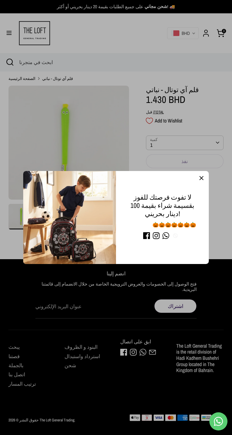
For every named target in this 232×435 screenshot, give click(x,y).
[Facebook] (146, 235)
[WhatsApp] (165, 235)
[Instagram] (156, 235)
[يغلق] (201, 178)
